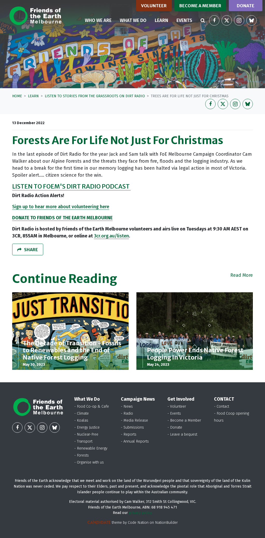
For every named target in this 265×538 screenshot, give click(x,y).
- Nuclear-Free (86, 434)
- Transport (83, 441)
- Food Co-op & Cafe (91, 406)
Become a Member (200, 5)
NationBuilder (166, 522)
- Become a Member (184, 420)
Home (17, 96)
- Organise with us (89, 462)
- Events (174, 413)
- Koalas (81, 420)
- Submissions (132, 427)
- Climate (81, 413)
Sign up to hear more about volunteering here (60, 207)
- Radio (127, 413)
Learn (163, 20)
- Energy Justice (87, 427)
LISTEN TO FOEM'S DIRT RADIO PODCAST (71, 186)
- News (127, 406)
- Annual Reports (135, 441)
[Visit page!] (214, 20)
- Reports (128, 434)
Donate (245, 5)
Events (184, 20)
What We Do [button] (133, 20)
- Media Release (134, 420)
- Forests (81, 455)
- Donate (174, 427)
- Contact (221, 406)
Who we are (98, 20)
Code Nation (138, 522)
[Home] (35, 15)
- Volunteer (176, 406)
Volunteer (154, 5)
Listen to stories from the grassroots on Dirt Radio (95, 96)
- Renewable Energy (90, 448)
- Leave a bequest (182, 434)
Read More (241, 275)
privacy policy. (140, 513)
